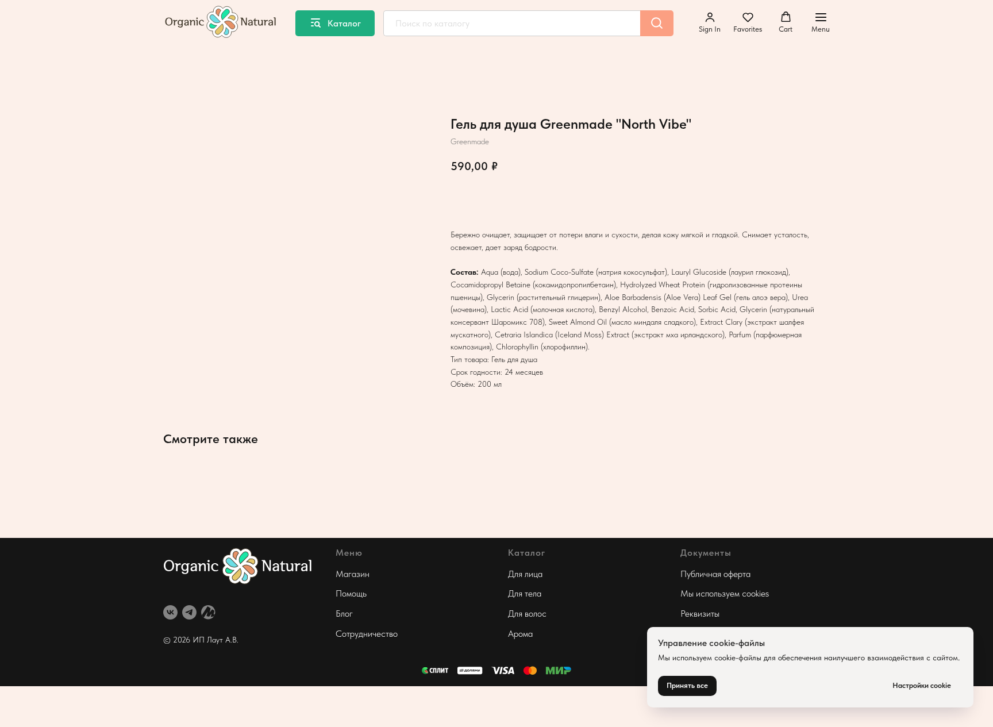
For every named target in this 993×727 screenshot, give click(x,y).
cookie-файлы (737, 657)
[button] (710, 22)
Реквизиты (699, 613)
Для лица (525, 573)
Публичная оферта (715, 573)
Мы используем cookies (724, 593)
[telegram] (189, 612)
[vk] (170, 612)
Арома (520, 633)
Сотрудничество (367, 633)
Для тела (524, 593)
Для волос (527, 613)
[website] (208, 612)
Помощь (351, 593)
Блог (344, 613)
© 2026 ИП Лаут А (196, 639)
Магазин (353, 573)
